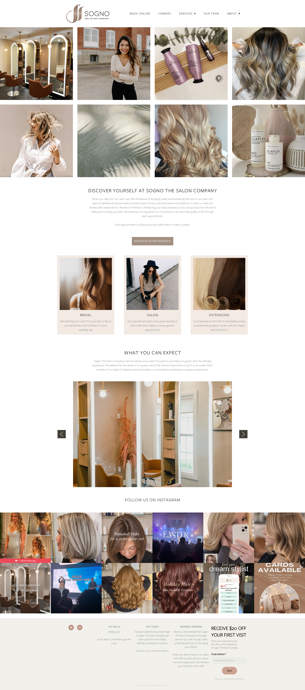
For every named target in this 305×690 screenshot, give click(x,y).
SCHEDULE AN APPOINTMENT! (152, 241)
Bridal (86, 314)
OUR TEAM (211, 13)
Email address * (218, 654)
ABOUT (233, 13)
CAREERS (164, 13)
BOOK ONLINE (140, 13)
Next (243, 434)
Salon (152, 314)
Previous (61, 434)
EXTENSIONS (219, 314)
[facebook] (71, 627)
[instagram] (79, 627)
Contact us (142, 651)
